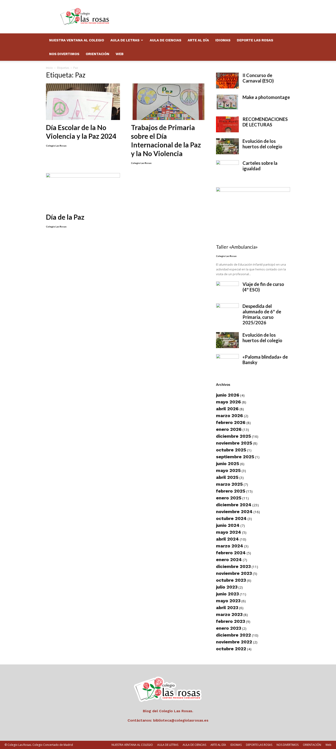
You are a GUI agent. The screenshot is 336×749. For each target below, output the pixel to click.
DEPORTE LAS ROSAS (255, 40)
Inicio (49, 68)
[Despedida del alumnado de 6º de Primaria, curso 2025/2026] (227, 311)
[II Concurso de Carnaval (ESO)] (227, 80)
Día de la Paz (65, 217)
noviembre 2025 (234, 443)
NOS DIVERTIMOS (64, 54)
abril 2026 (227, 408)
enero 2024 (229, 559)
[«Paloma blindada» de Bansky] (227, 362)
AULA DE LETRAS (124, 40)
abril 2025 (227, 477)
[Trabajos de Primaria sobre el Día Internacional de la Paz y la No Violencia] (168, 101)
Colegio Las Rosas (56, 145)
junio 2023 (227, 594)
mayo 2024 (228, 532)
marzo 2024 (229, 546)
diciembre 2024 (233, 504)
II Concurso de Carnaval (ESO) (258, 77)
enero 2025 (228, 498)
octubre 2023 (231, 580)
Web (119, 54)
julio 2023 (226, 587)
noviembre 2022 (234, 642)
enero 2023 (228, 628)
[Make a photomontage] (227, 102)
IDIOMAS (222, 40)
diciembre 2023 (233, 566)
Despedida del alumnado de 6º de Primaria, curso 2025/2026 (262, 314)
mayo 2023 (228, 600)
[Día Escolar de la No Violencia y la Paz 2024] (83, 101)
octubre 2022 (231, 648)
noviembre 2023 (234, 573)
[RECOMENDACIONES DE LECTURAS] (227, 124)
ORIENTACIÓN (97, 54)
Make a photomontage (266, 97)
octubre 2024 (231, 518)
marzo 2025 (229, 484)
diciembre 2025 (233, 436)
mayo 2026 (228, 402)
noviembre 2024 (234, 511)
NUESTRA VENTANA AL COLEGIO (76, 40)
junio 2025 (227, 463)
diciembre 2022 (233, 635)
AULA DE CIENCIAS (165, 40)
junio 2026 (227, 395)
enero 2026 (229, 429)
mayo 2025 (228, 470)
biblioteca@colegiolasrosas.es (180, 720)
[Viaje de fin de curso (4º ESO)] (227, 289)
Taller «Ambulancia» (237, 247)
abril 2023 (227, 607)
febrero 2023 (230, 621)
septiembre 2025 (235, 456)
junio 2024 (228, 525)
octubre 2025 (231, 450)
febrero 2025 (230, 491)
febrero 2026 (230, 422)
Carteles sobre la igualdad (260, 165)
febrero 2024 (231, 552)
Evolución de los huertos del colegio (262, 143)
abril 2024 (227, 539)
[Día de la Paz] (83, 191)
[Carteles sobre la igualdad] (227, 168)
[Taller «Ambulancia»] (253, 214)
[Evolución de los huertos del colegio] (227, 146)
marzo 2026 (229, 415)
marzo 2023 (229, 614)
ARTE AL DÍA (198, 40)
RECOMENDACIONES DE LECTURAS (265, 121)
